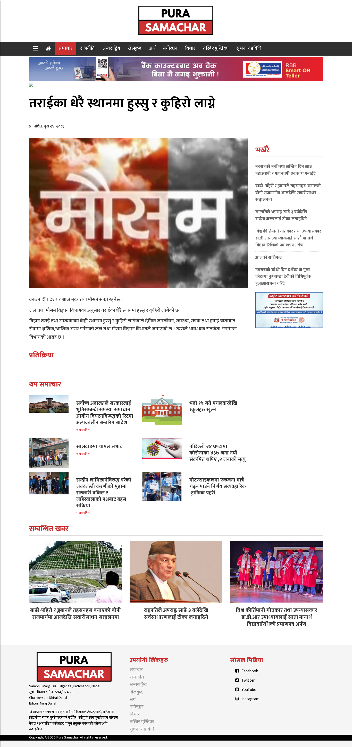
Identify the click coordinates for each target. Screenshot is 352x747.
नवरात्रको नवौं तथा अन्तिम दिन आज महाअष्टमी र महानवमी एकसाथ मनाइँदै (285, 170)
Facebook (249, 671)
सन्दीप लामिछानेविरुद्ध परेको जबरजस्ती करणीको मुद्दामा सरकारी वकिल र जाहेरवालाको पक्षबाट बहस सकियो (103, 493)
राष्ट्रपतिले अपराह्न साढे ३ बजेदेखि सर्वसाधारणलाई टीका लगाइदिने (281, 215)
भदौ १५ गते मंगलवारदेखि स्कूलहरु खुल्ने (213, 406)
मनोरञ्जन (170, 48)
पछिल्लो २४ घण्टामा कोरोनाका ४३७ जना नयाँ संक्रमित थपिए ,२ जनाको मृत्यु (217, 452)
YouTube (248, 689)
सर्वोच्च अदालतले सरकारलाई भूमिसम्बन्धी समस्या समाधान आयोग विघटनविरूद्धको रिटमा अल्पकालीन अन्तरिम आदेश (104, 413)
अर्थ (152, 48)
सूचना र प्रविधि (248, 48)
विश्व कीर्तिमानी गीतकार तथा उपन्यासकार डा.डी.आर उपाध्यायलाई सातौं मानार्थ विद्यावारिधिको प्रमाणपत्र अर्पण (288, 238)
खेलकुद (134, 48)
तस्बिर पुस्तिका (216, 48)
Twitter (248, 680)
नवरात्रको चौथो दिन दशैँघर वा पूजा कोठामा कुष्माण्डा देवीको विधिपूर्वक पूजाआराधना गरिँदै (283, 276)
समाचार (65, 48)
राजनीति (87, 48)
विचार (190, 48)
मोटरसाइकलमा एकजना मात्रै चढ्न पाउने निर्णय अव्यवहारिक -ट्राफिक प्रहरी (217, 486)
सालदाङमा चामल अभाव (99, 446)
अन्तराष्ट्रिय (111, 48)
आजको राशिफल (268, 257)
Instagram (250, 699)
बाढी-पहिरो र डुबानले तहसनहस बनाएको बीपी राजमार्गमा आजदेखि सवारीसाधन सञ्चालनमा (288, 192)
